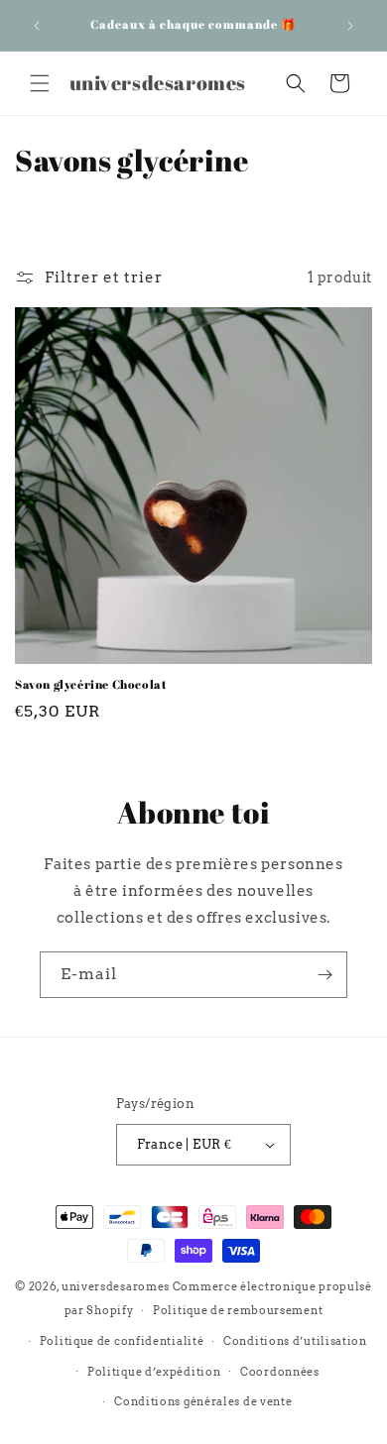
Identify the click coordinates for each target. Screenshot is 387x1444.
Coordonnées (280, 1372)
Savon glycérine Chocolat (91, 684)
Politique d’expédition (153, 1372)
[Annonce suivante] (350, 26)
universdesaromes (116, 1286)
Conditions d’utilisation (295, 1341)
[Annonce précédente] (37, 26)
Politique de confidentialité (122, 1341)
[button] (40, 83)
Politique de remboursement (237, 1310)
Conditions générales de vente (203, 1401)
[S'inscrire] (324, 974)
